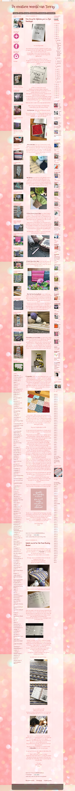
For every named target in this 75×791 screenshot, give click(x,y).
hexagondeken (16, 486)
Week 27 (55, 410)
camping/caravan (17, 403)
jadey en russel (17, 494)
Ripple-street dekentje (18, 577)
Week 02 (55, 488)
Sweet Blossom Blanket (18, 616)
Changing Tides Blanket (18, 408)
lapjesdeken (16, 511)
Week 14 (55, 432)
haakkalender (16, 472)
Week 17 (55, 427)
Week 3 (55, 451)
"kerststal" (41, 551)
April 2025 (59, 288)
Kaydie (55, 323)
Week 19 (55, 423)
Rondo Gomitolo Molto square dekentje (18, 580)
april (58, 75)
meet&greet (16, 532)
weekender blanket (17, 653)
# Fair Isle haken (31, 144)
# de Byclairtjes (30, 110)
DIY (14, 445)
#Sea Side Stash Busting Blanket (34, 294)
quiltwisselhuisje (17, 567)
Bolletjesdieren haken (59, 248)
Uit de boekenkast (17, 627)
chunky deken (16, 414)
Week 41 (55, 557)
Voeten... (59, 373)
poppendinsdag (16, 556)
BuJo (30, 776)
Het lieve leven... (57, 372)
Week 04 (55, 491)
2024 (57, 27)
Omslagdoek (16, 548)
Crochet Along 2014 (42, 13)
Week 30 (55, 404)
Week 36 (55, 394)
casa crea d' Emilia (56, 154)
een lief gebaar (16, 449)
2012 (57, 94)
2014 (57, 90)
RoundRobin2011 (17, 582)
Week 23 (55, 417)
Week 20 (55, 422)
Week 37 (55, 550)
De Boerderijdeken (17, 436)
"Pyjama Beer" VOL (59, 186)
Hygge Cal (15, 487)
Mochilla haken (16, 536)
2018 (57, 38)
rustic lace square (17, 584)
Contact (20, 13)
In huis (15, 491)
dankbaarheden (32, 536)
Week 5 (55, 447)
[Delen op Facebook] (37, 535)
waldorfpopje (16, 646)
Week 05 (55, 493)
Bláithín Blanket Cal (17, 389)
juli (57, 69)
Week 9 (55, 441)
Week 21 (55, 420)
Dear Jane (16, 441)
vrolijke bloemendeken (18, 643)
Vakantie (15, 633)
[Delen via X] (36, 535)
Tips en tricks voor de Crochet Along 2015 (57, 457)
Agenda (15, 382)
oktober (58, 61)
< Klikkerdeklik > (33, 748)
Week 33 (55, 399)
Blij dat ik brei (57, 164)
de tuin (15, 439)
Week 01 (55, 486)
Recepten (15, 573)
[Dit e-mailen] (34, 535)
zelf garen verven (17, 660)
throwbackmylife (17, 626)
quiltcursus (16, 565)
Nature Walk (16, 541)
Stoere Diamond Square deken (18, 607)
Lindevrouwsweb (57, 265)
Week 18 (55, 425)
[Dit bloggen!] (35, 535)
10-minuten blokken (17, 377)
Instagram (16, 493)
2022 (57, 31)
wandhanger (16, 652)
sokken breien (16, 599)
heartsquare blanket (18, 478)
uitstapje (15, 629)
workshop (16, 657)
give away (15, 464)
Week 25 (55, 413)
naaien (15, 539)
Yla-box (15, 658)
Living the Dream (17, 517)
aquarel (15, 385)
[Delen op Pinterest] (38, 535)
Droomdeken (16, 447)
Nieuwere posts (30, 780)
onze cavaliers (16, 550)
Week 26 (55, 411)
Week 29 (55, 406)
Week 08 (55, 498)
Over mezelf (26, 13)
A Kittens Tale (16, 380)
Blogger (37, 788)
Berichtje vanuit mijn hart (57, 118)
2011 (56, 95)
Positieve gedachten (17, 558)
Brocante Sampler (17, 398)
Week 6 (55, 446)
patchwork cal (16, 551)
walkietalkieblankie (17, 648)
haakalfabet (16, 468)
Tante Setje (56, 221)
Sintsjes (15, 590)
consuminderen (16, 417)
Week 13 (55, 434)
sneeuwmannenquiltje (18, 596)
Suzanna (15, 612)
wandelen (15, 650)
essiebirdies (56, 254)
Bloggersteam (16, 394)
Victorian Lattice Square (18, 636)
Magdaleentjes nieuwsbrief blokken (18, 530)
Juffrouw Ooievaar (56, 314)
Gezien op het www (17, 461)
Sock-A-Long (16, 597)
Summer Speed (57, 348)
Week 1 (55, 454)
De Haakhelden (57, 362)
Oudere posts (48, 780)
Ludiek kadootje (59, 326)
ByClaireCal (16, 401)
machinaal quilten (17, 526)
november (59, 58)
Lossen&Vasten (17, 519)
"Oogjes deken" (16, 375)
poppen (15, 555)
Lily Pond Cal (16, 516)
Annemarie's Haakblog (56, 245)
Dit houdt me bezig (39, 536)
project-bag (16, 562)
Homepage (15, 13)
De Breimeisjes (57, 143)
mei (57, 73)
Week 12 (55, 435)
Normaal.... (59, 166)
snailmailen (16, 594)
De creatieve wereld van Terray (33, 6)
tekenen (15, 622)
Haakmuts (56, 201)
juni (57, 71)
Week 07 (55, 497)
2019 (56, 36)
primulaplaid (16, 560)
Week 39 (55, 553)
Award (15, 387)
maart (58, 77)
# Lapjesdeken (29, 376)
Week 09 (55, 500)
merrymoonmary (48, 786)
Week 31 (55, 403)
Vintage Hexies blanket (18, 641)
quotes (15, 568)
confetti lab (56, 234)
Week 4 (55, 449)
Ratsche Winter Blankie (18, 570)
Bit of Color (56, 331)
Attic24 (55, 347)
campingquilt (16, 404)
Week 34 (55, 398)
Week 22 (55, 418)
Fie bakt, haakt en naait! (57, 173)
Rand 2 (55, 560)
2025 (57, 25)
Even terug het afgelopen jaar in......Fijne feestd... (58, 46)
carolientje (16, 406)
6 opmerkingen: (29, 535)
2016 (57, 86)
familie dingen (16, 454)
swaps (15, 614)
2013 (57, 92)
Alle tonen (59, 379)
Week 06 (55, 495)
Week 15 (55, 430)
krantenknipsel (16, 508)
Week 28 (55, 408)
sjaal (15, 592)
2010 (56, 97)
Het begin (59, 333)
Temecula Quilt (16, 624)
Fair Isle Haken (17, 452)
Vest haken (16, 634)
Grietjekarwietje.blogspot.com (57, 304)
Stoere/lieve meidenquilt (18, 609)
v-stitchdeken (16, 631)
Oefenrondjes (16, 544)
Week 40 (55, 555)
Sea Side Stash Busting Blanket (40, 776)
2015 (57, 88)
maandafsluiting (17, 523)
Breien (15, 396)
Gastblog (15, 456)
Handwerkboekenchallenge (18, 476)
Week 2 (55, 453)
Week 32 (55, 401)
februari (58, 79)
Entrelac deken (16, 451)
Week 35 (55, 396)
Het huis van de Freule (18, 480)
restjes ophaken (17, 575)
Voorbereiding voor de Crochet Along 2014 (57, 483)
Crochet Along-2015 (17, 428)
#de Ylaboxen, (30, 177)
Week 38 (55, 552)
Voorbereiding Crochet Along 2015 (57, 462)
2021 (57, 33)
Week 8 (55, 442)
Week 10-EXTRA (57, 503)
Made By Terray (17, 528)
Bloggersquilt (16, 392)
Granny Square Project (18, 466)
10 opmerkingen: (29, 774)
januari (58, 82)
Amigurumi (16, 384)
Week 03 (55, 490)
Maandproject (16, 524)
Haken (44, 536)
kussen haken (16, 509)
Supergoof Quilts (56, 183)
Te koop (15, 619)
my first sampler (17, 538)
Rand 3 (55, 562)
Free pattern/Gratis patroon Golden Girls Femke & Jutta (57, 258)
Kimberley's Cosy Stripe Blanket (18, 500)
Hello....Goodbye (59, 298)
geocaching (16, 457)
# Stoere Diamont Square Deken (34, 213)
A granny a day (16, 379)
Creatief (15, 419)
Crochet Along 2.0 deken (18, 421)
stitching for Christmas (18, 604)
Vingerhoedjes (16, 639)
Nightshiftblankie (17, 543)
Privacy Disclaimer (33, 13)
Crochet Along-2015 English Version (17, 432)
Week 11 (55, 437)
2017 (57, 84)
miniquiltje (16, 534)
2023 (57, 29)
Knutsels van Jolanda (56, 352)
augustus (59, 66)
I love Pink (16, 489)
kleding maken (16, 502)
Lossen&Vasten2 (17, 521)
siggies (15, 589)
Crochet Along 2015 (51, 13)
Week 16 (55, 429)
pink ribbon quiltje (17, 553)
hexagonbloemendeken (18, 483)
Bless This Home (17, 391)
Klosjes (15, 504)
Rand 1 (55, 559)
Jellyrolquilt (16, 496)
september (59, 63)
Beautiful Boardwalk (56, 276)
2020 (57, 35)
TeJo (14, 620)
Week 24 (55, 415)
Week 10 (55, 439)
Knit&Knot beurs (17, 506)
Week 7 (55, 444)
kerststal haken (17, 498)
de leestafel (16, 437)
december (58, 40)
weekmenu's (16, 655)
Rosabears (56, 191)
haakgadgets (16, 470)
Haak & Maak (56, 210)
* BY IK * (56, 286)
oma (14, 546)
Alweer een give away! (60, 113)
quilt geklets (16, 563)
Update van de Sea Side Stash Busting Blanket (58, 53)
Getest (15, 459)
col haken (15, 415)
